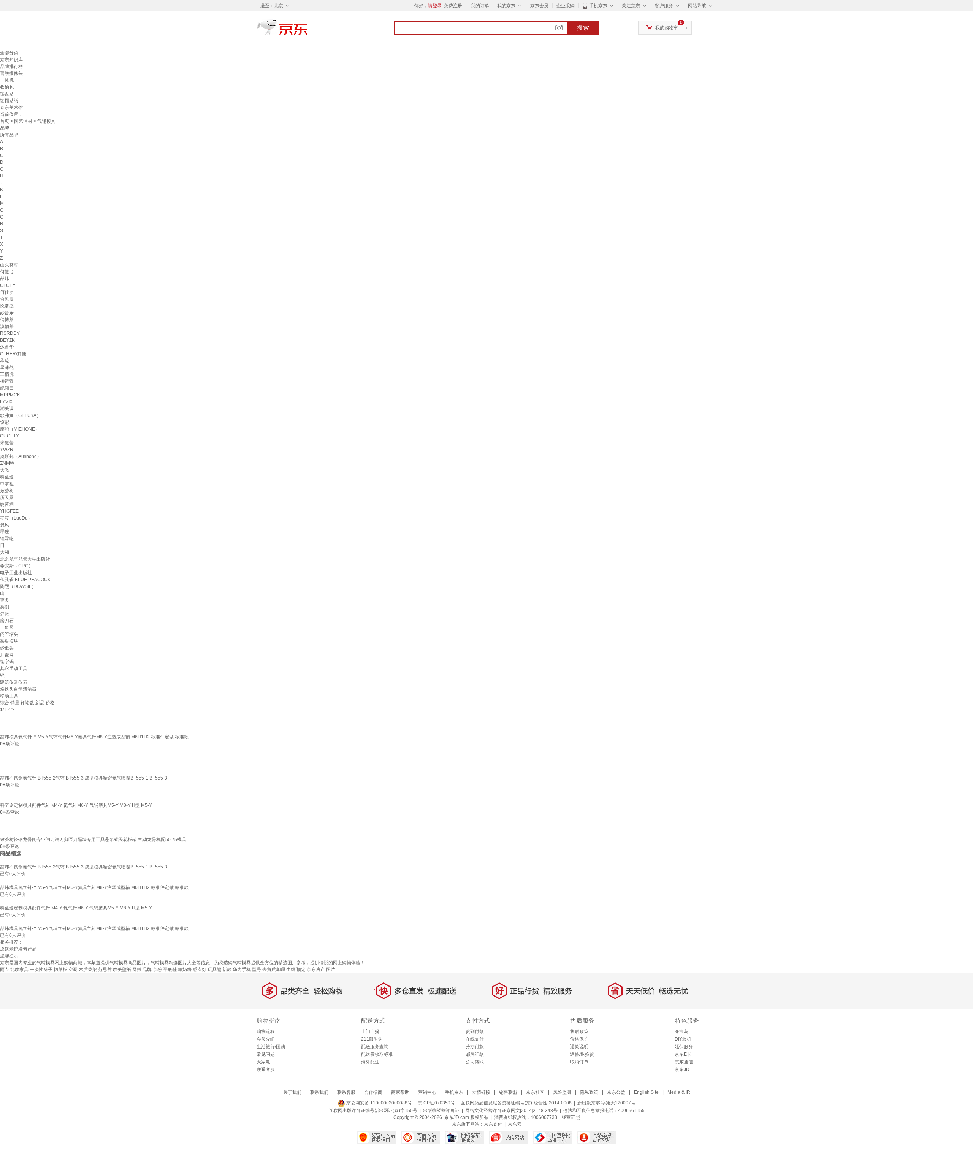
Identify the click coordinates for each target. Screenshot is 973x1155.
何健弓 (7, 271)
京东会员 (539, 5)
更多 (4, 600)
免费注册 (453, 5)
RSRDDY (10, 333)
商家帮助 (400, 1092)
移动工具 (9, 696)
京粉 (157, 969)
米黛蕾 (7, 442)
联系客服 (266, 1069)
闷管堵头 (9, 634)
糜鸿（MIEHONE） (20, 429)
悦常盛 (7, 306)
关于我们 (292, 1092)
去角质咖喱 (273, 969)
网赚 (136, 969)
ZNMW (7, 463)
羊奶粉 (185, 969)
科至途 (7, 477)
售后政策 (579, 1031)
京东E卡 (683, 1054)
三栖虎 (7, 374)
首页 (4, 121)
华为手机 (242, 969)
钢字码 (7, 661)
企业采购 (565, 5)
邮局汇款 (475, 1054)
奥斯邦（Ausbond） (20, 456)
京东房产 (316, 969)
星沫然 (7, 367)
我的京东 (506, 5)
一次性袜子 (41, 969)
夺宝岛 (681, 1031)
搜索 (583, 27)
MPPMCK (10, 395)
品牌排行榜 (11, 66)
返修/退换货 (582, 1054)
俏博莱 (7, 319)
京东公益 (616, 1092)
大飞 (4, 470)
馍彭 (4, 422)
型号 (256, 969)
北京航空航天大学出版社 (25, 559)
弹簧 (4, 613)
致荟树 (7, 490)
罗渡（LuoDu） (16, 518)
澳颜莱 (7, 326)
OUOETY (9, 436)
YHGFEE (9, 511)
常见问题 (266, 1054)
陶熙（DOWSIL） (18, 586)
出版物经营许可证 (441, 1110)
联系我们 (319, 1092)
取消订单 (579, 1062)
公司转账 (475, 1062)
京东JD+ (683, 1069)
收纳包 (7, 87)
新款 (226, 969)
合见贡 (7, 299)
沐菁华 (7, 347)
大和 (4, 552)
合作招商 (373, 1092)
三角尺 (7, 627)
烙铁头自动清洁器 (18, 689)
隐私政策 (589, 1092)
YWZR (6, 449)
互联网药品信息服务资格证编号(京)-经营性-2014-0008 (516, 1103)
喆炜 (4, 278)
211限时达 (372, 1039)
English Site (646, 1092)
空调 (73, 969)
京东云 (514, 1124)
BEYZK (7, 340)
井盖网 (7, 655)
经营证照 (571, 1117)
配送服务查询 (374, 1046)
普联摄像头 (11, 73)
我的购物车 (666, 27)
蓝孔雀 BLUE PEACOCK (25, 579)
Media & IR (678, 1092)
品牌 (147, 969)
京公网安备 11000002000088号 (378, 1103)
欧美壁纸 (122, 969)
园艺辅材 (23, 121)
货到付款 (475, 1031)
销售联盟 (508, 1092)
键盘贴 (7, 94)
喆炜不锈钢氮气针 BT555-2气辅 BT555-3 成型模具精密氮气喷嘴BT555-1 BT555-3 (83, 778)
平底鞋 (170, 969)
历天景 (7, 497)
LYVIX (6, 401)
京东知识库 (11, 59)
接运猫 (7, 381)
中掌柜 (7, 483)
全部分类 (9, 52)
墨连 (4, 531)
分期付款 (475, 1046)
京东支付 (493, 1124)
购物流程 (266, 1031)
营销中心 (427, 1092)
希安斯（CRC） (16, 566)
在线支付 (475, 1039)
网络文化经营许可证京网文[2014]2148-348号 (511, 1110)
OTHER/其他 (13, 353)
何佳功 (7, 292)
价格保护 (579, 1039)
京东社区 (535, 1092)
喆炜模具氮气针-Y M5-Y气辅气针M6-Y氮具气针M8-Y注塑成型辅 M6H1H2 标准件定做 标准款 (94, 737)
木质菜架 (88, 969)
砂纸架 (7, 648)
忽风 (4, 525)
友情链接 (481, 1092)
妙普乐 (7, 312)
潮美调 (7, 408)
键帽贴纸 (9, 100)
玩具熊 (214, 969)
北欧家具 (19, 969)
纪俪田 (7, 388)
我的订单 (480, 5)
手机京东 (598, 5)
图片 (330, 969)
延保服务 (684, 1046)
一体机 (7, 80)
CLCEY (8, 285)
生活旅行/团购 (271, 1046)
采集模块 (9, 641)
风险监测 (562, 1092)
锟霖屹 (7, 538)
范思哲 (105, 969)
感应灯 (199, 969)
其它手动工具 (13, 668)
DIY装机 (683, 1039)
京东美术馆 (11, 107)
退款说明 (579, 1046)
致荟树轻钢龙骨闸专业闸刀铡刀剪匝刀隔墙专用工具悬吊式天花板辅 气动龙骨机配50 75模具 (93, 839)
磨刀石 (7, 620)
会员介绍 (266, 1039)
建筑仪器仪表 (13, 682)
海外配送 (370, 1062)
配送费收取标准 (377, 1054)
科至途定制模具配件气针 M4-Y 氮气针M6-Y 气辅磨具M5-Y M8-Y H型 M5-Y (76, 805)
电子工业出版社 (16, 572)
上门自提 (370, 1031)
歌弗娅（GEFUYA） (20, 415)
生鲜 (290, 969)
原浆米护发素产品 (18, 949)
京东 (308, 30)
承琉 (4, 360)
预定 (301, 969)
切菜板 (60, 969)
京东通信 (684, 1062)
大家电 (263, 1062)
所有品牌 (9, 135)
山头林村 (9, 265)
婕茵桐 (7, 504)
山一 (4, 593)
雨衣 (4, 969)
